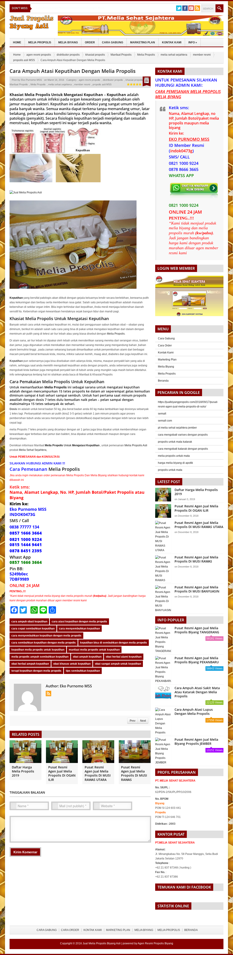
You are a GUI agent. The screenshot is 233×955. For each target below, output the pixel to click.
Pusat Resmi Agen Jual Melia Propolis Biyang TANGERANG (197, 630)
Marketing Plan (142, 42)
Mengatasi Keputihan (85, 445)
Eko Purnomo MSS (31, 80)
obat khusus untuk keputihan (72, 663)
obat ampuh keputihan (87, 656)
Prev (132, 720)
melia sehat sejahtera (174, 54)
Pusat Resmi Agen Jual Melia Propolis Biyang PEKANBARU (197, 660)
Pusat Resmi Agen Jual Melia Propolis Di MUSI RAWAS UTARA (98, 773)
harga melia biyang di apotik (175, 462)
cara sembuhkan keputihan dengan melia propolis (43, 642)
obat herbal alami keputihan (124, 656)
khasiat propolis (95, 54)
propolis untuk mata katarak (175, 441)
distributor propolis (68, 54)
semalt (162, 413)
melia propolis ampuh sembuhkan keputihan (39, 656)
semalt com (165, 420)
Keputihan (116, 94)
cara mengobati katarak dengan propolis (183, 448)
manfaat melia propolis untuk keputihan (94, 649)
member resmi (202, 54)
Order (90, 42)
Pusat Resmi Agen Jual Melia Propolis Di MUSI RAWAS (134, 773)
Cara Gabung (112, 42)
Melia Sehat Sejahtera (32, 450)
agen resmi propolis (38, 54)
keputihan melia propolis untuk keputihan (37, 649)
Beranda (163, 380)
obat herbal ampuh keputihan (30, 663)
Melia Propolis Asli (135, 445)
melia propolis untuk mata (174, 455)
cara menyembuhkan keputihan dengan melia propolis (46, 635)
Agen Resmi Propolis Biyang (155, 943)
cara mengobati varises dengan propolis (183, 434)
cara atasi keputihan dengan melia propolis (79, 621)
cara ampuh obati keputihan (29, 621)
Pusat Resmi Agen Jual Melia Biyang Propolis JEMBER (196, 741)
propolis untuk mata (170, 469)
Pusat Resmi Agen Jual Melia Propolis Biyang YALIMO (69, 8)
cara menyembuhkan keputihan (79, 628)
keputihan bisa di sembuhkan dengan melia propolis (113, 642)
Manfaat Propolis (121, 54)
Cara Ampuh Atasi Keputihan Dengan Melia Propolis (73, 70)
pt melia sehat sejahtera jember (177, 427)
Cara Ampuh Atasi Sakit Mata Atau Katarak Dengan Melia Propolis (197, 692)
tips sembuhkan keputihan (83, 670)
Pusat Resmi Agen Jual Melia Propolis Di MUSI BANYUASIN (197, 589)
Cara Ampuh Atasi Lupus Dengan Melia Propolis (194, 711)
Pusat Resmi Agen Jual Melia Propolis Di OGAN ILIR (62, 773)
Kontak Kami (171, 42)
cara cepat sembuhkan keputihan (33, 628)
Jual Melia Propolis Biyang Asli (101, 943)
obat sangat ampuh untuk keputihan (118, 663)
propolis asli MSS (24, 60)
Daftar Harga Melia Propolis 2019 (23, 771)
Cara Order (165, 345)
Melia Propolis (39, 42)
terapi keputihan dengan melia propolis (36, 670)
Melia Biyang (68, 42)
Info (192, 42)
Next (143, 720)
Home (17, 42)
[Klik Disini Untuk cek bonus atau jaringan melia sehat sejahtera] (191, 297)
